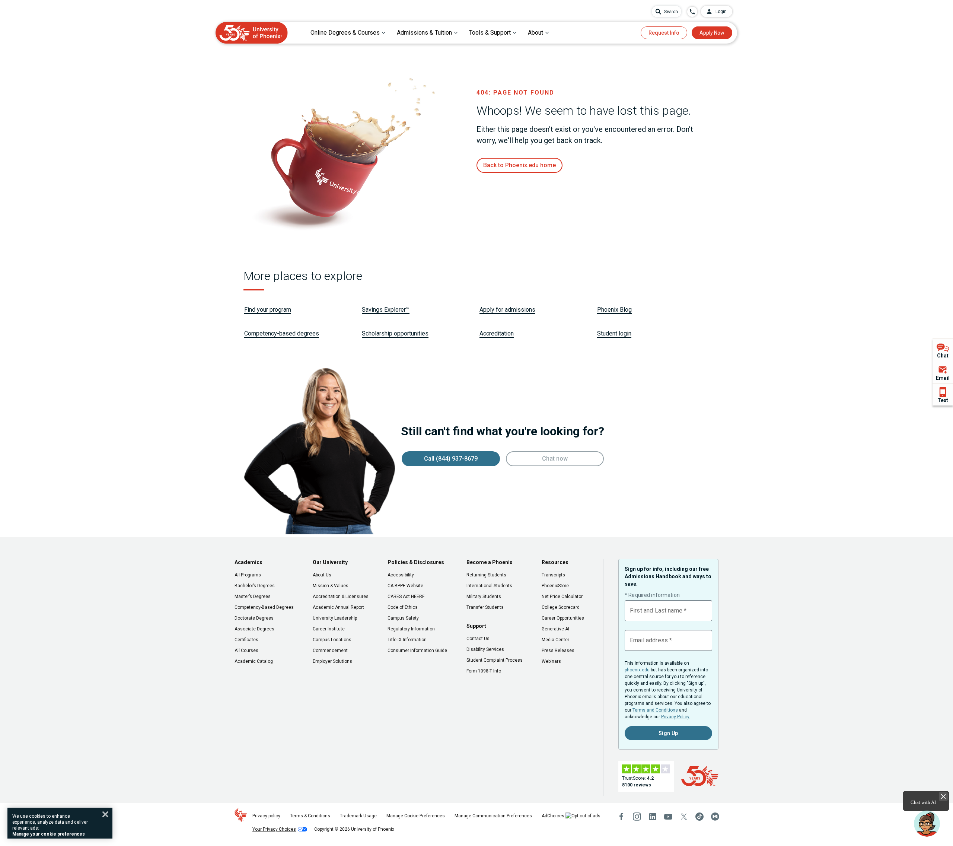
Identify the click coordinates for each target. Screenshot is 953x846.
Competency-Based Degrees (264, 607)
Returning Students (486, 575)
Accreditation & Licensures (341, 596)
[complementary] (943, 371)
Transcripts (553, 575)
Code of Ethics (403, 607)
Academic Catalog (254, 661)
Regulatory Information (411, 629)
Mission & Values (330, 585)
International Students (489, 585)
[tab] (348, 32)
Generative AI (555, 629)
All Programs (248, 575)
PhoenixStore (555, 585)
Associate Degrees (254, 629)
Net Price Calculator (562, 596)
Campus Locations (332, 639)
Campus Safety (403, 618)
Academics (248, 562)
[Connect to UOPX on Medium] (715, 816)
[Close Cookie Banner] (105, 814)
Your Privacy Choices (274, 829)
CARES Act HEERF (406, 596)
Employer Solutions (332, 661)
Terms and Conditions (655, 710)
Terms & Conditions (310, 815)
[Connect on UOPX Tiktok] (699, 816)
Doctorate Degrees (254, 618)
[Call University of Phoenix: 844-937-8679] (692, 12)
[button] (927, 824)
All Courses (246, 650)
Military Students (483, 596)
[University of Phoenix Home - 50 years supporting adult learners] (252, 33)
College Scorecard (561, 607)
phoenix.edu (637, 669)
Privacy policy (266, 815)
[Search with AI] (666, 11)
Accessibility (401, 575)
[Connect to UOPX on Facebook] (621, 816)
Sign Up (668, 733)
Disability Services (485, 649)
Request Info (663, 33)
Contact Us (478, 638)
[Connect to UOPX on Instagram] (637, 816)
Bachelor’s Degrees (255, 585)
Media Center (555, 639)
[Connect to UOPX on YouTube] (668, 816)
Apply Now (711, 33)
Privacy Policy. (675, 716)
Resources (555, 562)
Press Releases (558, 650)
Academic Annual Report (338, 607)
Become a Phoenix (489, 562)
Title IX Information (407, 639)
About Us (322, 575)
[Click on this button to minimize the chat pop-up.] (943, 796)
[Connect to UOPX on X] (684, 816)
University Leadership (335, 618)
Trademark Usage (358, 815)
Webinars (551, 661)
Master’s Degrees (253, 596)
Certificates (246, 639)
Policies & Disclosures (416, 562)
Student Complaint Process (494, 660)
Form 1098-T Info (483, 671)
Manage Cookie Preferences (415, 815)
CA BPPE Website (405, 585)
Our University (330, 562)
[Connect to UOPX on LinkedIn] (652, 816)
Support (476, 626)
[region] (59, 823)
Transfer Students (485, 607)
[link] (519, 165)
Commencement (330, 650)
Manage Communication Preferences (493, 815)
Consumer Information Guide (417, 650)
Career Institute (329, 629)
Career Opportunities (563, 618)
